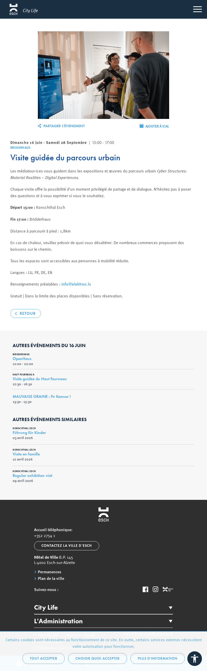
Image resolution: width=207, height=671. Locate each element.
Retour (28, 313)
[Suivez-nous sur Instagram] (155, 589)
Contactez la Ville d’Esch (66, 546)
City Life (46, 607)
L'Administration (58, 621)
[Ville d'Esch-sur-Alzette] (103, 514)
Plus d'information (157, 658)
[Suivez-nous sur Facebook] (145, 589)
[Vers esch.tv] (168, 589)
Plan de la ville (51, 578)
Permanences (49, 572)
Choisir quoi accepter (97, 658)
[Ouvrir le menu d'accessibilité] (194, 658)
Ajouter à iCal (157, 125)
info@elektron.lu (76, 284)
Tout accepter (43, 658)
